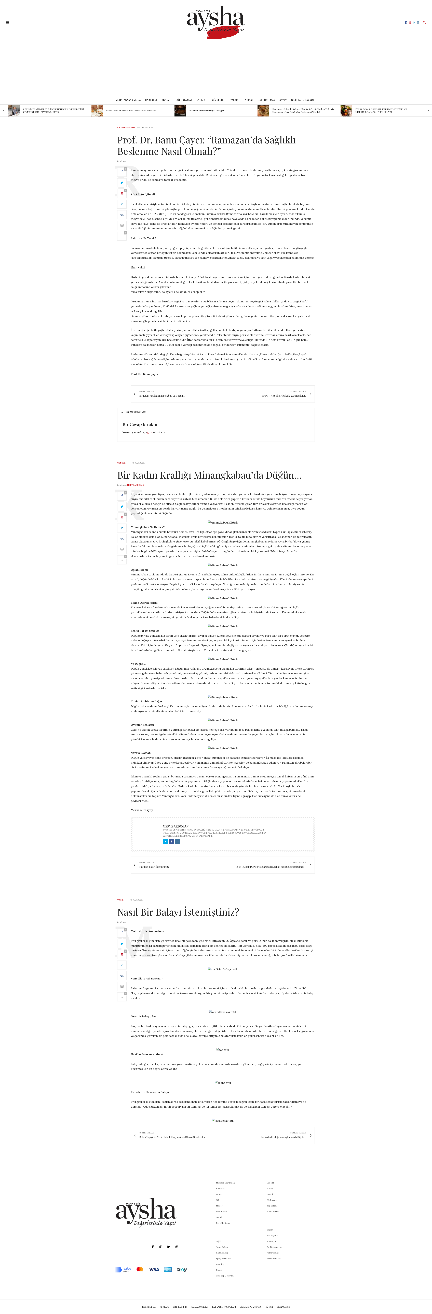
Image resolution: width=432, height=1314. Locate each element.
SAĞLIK (201, 100)
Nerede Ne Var (274, 1258)
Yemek (249, 100)
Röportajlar (184, 100)
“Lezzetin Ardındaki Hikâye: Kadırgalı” (124, 110)
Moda (219, 1194)
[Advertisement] (216, 70)
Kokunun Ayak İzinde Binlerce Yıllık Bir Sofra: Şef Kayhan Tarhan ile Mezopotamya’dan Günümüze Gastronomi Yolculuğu (220, 110)
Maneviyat (271, 1241)
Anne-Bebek (222, 1247)
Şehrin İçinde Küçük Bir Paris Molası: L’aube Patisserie (48, 110)
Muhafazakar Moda (128, 100)
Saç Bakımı (272, 1205)
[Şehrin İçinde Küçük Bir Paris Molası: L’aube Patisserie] (14, 110)
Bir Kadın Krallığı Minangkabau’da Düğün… (209, 474)
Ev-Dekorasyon (274, 1247)
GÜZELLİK (218, 100)
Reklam (164, 1307)
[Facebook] (152, 1247)
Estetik (270, 1194)
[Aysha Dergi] (216, 22)
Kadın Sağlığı (222, 1252)
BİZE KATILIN (180, 1307)
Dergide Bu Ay (266, 100)
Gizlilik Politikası (250, 1307)
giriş (150, 432)
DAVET (283, 100)
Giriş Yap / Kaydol (302, 100)
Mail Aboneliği (199, 1307)
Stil (217, 1200)
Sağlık (219, 1241)
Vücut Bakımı (273, 1211)
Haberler (151, 100)
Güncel (121, 463)
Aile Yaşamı (272, 1235)
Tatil (120, 900)
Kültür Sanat (272, 1252)
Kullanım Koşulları (224, 1307)
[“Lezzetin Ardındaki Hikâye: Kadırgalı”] (97, 110)
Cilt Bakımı (272, 1200)
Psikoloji (220, 1264)
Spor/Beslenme (126, 128)
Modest (219, 1205)
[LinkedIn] (168, 1247)
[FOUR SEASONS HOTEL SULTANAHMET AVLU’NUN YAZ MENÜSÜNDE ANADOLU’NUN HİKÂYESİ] (263, 110)
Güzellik (270, 1182)
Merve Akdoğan (135, 485)
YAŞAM (234, 100)
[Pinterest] (176, 1247)
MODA (165, 100)
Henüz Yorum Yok (136, 412)
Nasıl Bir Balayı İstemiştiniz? (178, 911)
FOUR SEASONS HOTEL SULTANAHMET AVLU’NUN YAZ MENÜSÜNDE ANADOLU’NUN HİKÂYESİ (298, 110)
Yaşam (270, 1229)
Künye (269, 1307)
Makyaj (270, 1188)
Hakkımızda (149, 1307)
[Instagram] (160, 1247)
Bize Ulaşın (283, 1307)
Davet (219, 1270)
